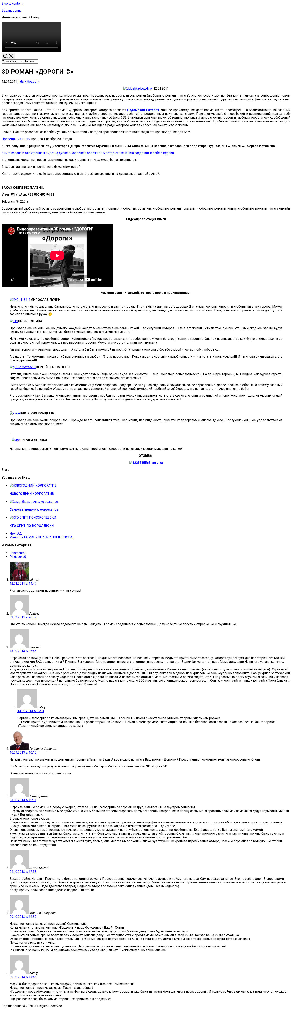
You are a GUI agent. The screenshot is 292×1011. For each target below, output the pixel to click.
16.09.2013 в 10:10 (23, 752)
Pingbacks (18, 557)
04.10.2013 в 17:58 (23, 872)
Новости (33, 81)
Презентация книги (16, 139)
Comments (18, 553)
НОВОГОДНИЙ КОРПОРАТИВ (32, 494)
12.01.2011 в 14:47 (23, 583)
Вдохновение (12, 10)
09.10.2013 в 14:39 (23, 917)
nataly (22, 81)
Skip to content (12, 3)
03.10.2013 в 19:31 (23, 800)
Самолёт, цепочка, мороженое (34, 509)
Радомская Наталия (143, 110)
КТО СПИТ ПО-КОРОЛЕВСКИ (32, 526)
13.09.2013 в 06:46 (23, 651)
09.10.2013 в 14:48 (23, 977)
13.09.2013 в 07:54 (30, 711)
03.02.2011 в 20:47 (23, 617)
